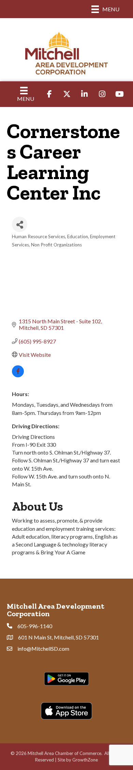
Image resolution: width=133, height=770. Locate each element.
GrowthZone (85, 759)
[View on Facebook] (18, 375)
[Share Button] (19, 224)
